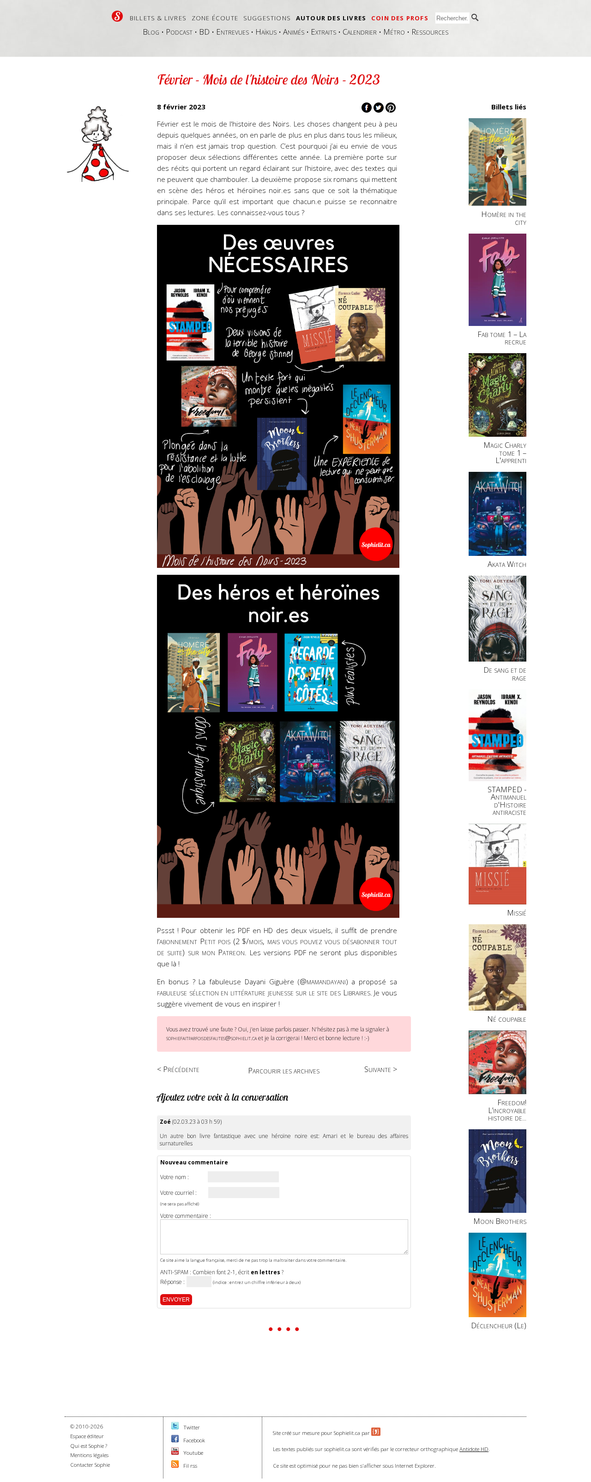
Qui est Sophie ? (88, 1445)
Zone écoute (215, 18)
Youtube (193, 1452)
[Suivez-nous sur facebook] (175, 1440)
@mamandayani (323, 981)
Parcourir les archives (284, 1070)
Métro (394, 31)
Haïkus (266, 31)
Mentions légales (89, 1455)
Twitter (191, 1427)
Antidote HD (473, 1449)
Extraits (323, 31)
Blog (151, 31)
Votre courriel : (178, 1193)
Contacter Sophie (90, 1464)
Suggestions (267, 18)
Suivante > (380, 1069)
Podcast (179, 31)
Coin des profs (399, 18)
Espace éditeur (87, 1436)
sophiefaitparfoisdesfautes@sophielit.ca (211, 1038)
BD (204, 31)
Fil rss (190, 1465)
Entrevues (232, 31)
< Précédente (178, 1069)
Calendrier (360, 31)
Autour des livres (331, 18)
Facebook (194, 1440)
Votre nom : (174, 1177)
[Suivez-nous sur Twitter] (175, 1427)
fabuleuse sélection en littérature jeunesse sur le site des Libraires (263, 992)
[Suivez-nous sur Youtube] (175, 1452)
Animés (293, 31)
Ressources (429, 31)
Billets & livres (158, 18)
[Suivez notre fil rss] (175, 1465)
